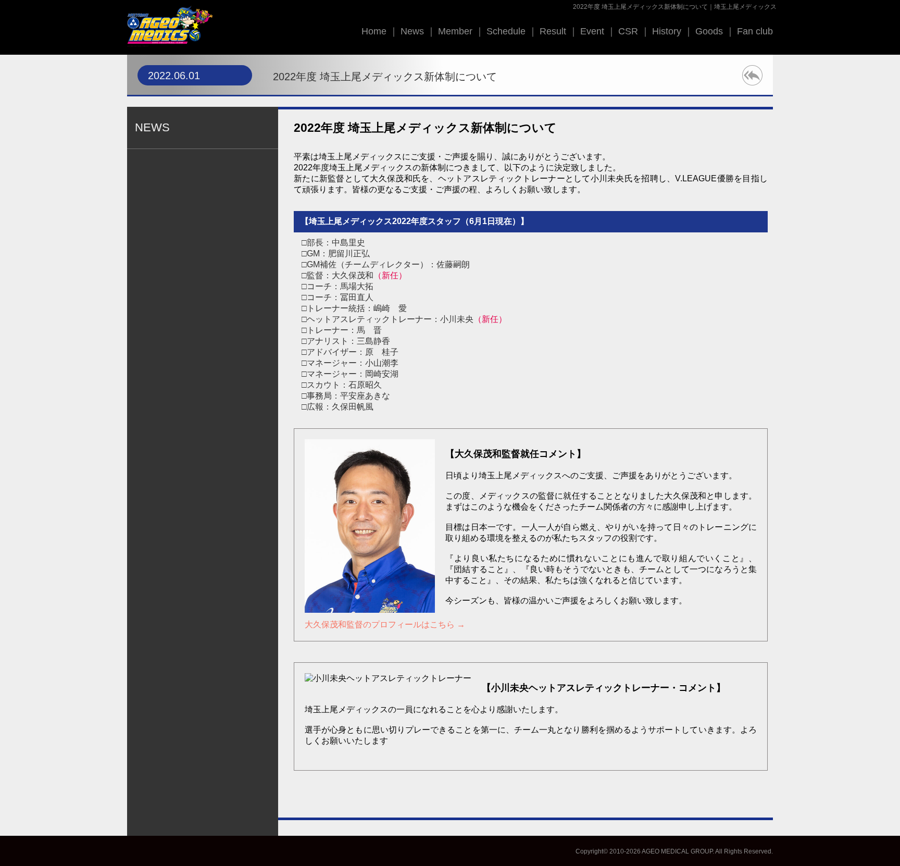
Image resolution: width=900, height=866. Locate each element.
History (666, 31)
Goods (709, 31)
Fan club (755, 31)
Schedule (506, 31)
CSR (628, 31)
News (412, 31)
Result (553, 31)
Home (373, 31)
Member (455, 31)
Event (592, 31)
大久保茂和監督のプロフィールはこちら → (385, 624)
